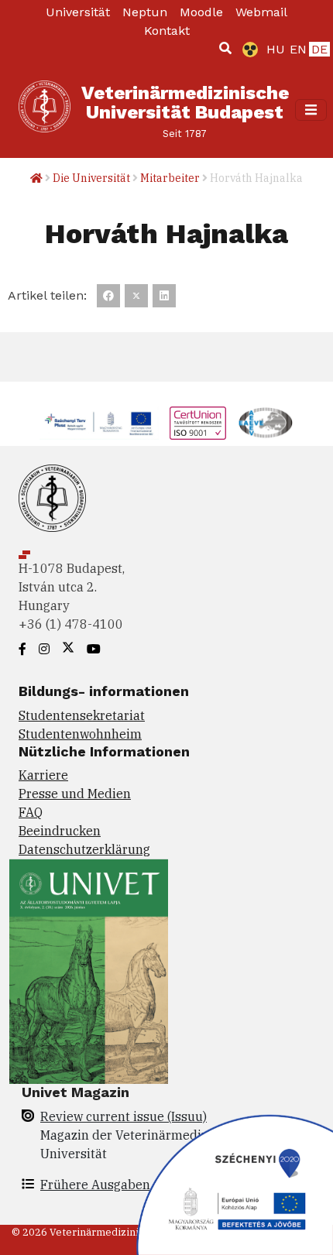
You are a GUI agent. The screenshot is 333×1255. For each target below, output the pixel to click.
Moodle (201, 12)
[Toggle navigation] (311, 109)
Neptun (144, 12)
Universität (78, 12)
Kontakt (167, 30)
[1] (225, 48)
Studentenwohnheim (80, 734)
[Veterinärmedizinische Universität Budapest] (44, 110)
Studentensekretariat (82, 715)
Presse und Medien (75, 793)
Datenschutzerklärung (84, 849)
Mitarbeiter (170, 178)
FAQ (31, 812)
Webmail (261, 12)
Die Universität (91, 178)
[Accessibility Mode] (247, 49)
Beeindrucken (60, 830)
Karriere (43, 775)
